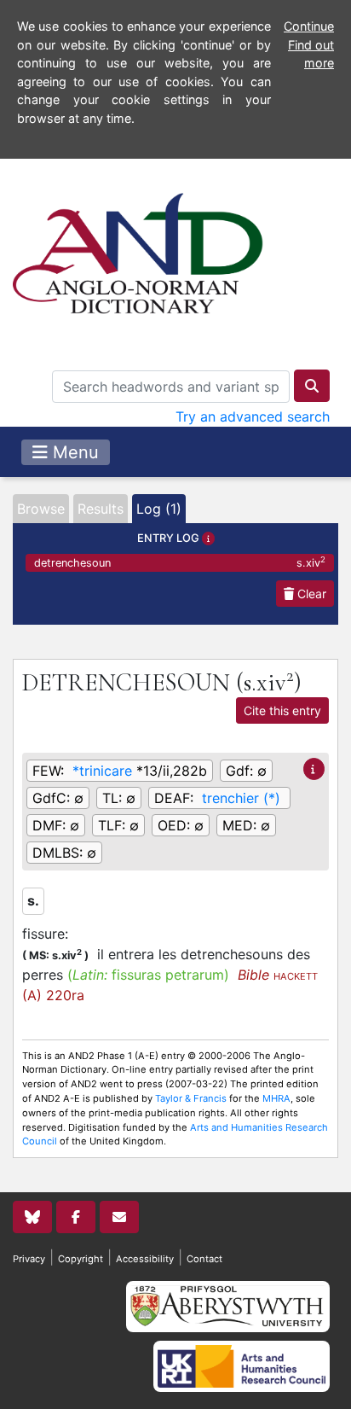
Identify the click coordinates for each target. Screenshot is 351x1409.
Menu (73, 452)
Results (101, 508)
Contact (204, 1259)
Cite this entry (282, 710)
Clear (310, 593)
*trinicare (102, 770)
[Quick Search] (312, 386)
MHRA (276, 1098)
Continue (309, 26)
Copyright (80, 1259)
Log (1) (158, 508)
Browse (41, 508)
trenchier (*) (241, 797)
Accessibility (145, 1259)
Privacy (29, 1259)
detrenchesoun (179, 562)
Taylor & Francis (191, 1098)
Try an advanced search (253, 416)
